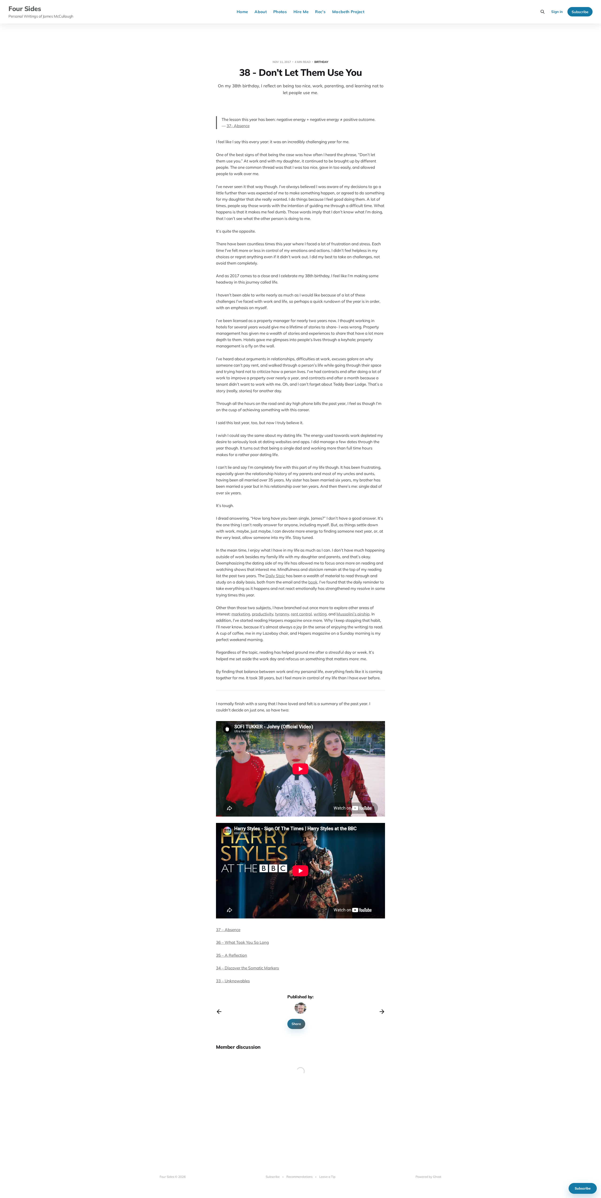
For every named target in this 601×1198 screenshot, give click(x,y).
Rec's (320, 11)
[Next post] (382, 1011)
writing (320, 613)
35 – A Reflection (231, 955)
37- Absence (238, 125)
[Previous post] (219, 1011)
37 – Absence (228, 929)
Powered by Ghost (428, 1177)
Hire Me (300, 11)
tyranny (282, 613)
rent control (301, 613)
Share (296, 1024)
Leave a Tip (327, 1177)
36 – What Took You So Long (242, 942)
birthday (321, 62)
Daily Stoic (275, 575)
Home (242, 11)
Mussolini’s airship (353, 613)
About (260, 11)
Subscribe (580, 12)
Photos (280, 11)
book (312, 582)
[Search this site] (542, 11)
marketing (240, 613)
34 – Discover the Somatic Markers (247, 967)
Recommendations (299, 1177)
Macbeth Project (348, 11)
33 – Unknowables (233, 980)
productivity (262, 613)
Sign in (557, 11)
